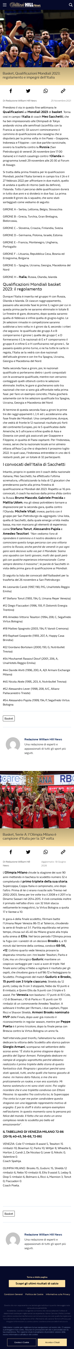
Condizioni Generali (13, 1294)
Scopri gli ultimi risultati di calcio (37, 1283)
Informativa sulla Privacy (58, 1294)
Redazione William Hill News (43, 739)
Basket (8, 718)
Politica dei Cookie (34, 1294)
